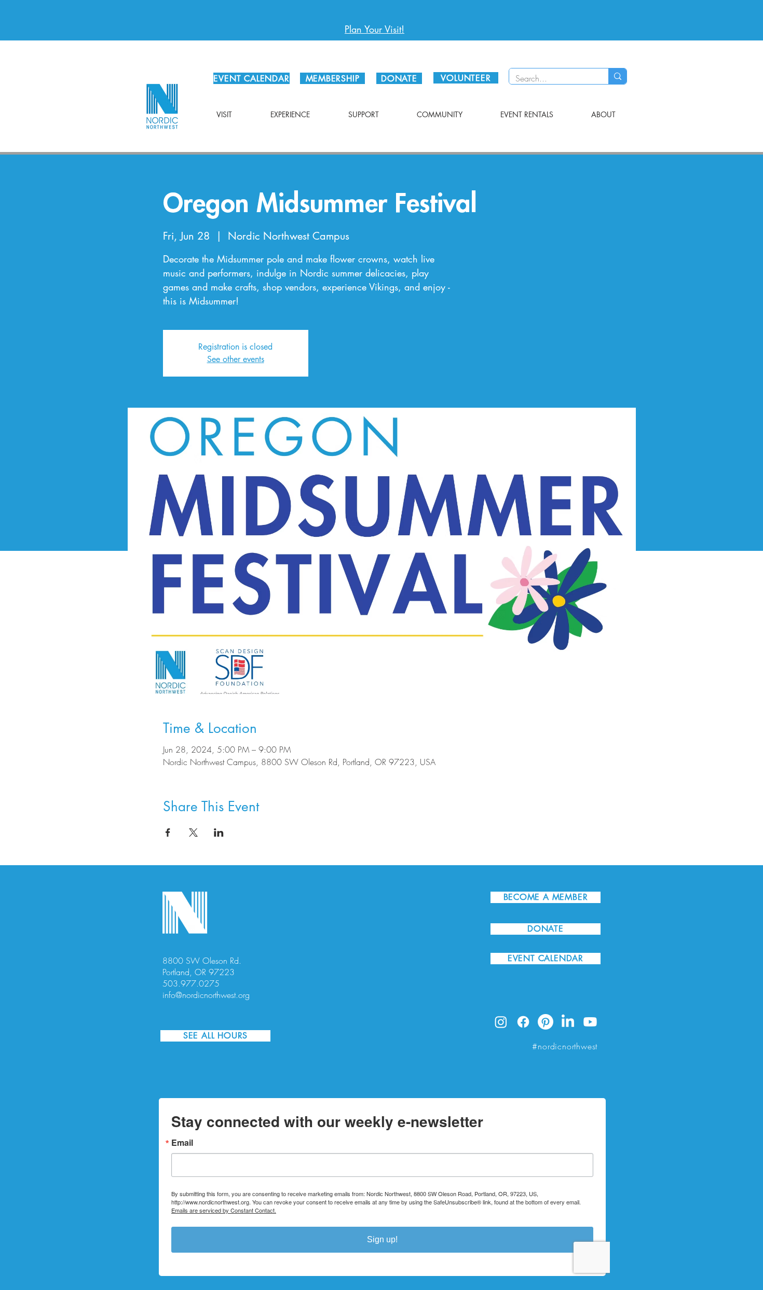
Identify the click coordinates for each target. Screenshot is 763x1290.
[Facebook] (523, 1022)
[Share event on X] (193, 832)
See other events (235, 359)
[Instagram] (501, 1022)
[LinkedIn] (568, 1022)
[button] (224, 114)
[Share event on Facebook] (168, 832)
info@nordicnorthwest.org (206, 995)
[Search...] (617, 76)
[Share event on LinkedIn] (219, 832)
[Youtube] (590, 1022)
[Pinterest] (545, 1022)
